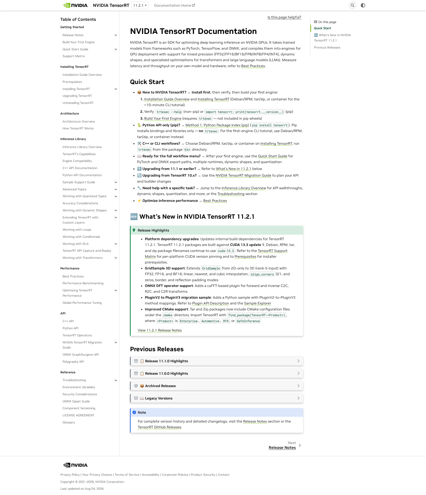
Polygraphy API (73, 362)
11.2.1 (138, 5)
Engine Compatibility (77, 161)
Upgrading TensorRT (77, 96)
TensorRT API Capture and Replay (87, 251)
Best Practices (73, 276)
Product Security (203, 475)
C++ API (68, 321)
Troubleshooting (74, 380)
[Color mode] (363, 5)
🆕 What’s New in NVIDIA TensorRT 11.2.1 (332, 38)
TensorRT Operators (77, 335)
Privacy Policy (70, 475)
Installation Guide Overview (82, 75)
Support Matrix (74, 56)
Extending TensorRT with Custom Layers (80, 220)
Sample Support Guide (79, 182)
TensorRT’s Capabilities (79, 154)
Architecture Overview (79, 121)
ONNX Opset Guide (76, 401)
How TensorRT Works (78, 129)
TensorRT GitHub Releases (159, 427)
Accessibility (150, 475)
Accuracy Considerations (80, 203)
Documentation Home (172, 5)
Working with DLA (76, 244)
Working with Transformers (83, 258)
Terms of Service (127, 475)
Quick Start (322, 28)
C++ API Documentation (80, 168)
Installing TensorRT (76, 89)
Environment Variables (79, 387)
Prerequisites (72, 82)
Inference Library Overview (82, 147)
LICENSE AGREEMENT (78, 415)
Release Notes (73, 35)
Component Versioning (79, 408)
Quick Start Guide (75, 49)
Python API (71, 328)
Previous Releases (327, 47)
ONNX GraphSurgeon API (81, 355)
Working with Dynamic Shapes (84, 210)
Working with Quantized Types (84, 196)
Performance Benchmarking (83, 283)
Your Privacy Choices (97, 475)
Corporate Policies (175, 475)
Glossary (69, 422)
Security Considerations (80, 394)
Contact (223, 475)
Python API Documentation (82, 175)
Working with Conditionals (81, 237)
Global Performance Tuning (82, 303)
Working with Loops (77, 230)
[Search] (352, 5)
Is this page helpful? (284, 17)
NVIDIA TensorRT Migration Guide (82, 345)
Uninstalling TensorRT (78, 103)
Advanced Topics (74, 189)
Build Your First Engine (79, 42)
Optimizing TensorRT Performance (77, 293)
